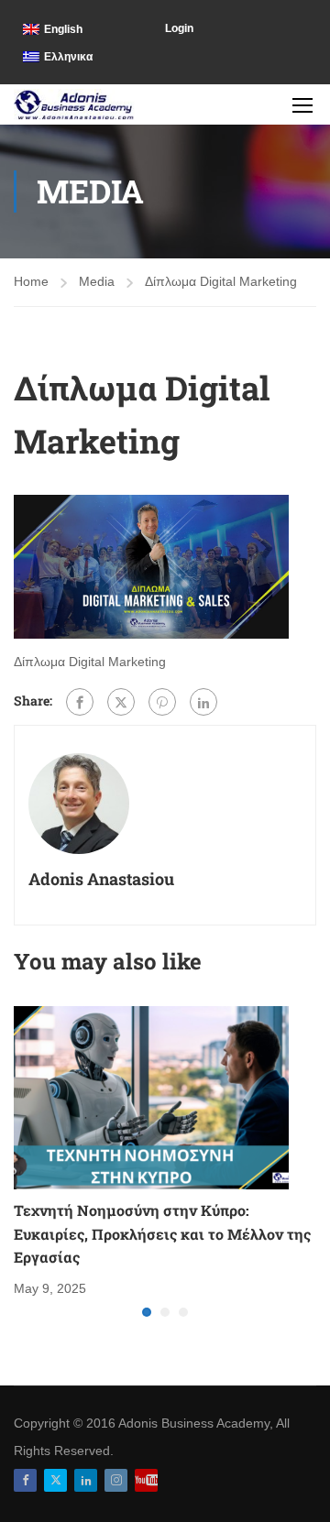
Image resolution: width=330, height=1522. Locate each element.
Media (97, 281)
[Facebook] (80, 702)
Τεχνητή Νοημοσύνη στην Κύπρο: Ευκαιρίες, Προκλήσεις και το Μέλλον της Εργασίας (162, 1233)
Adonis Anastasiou (101, 879)
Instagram (115, 1480)
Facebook (25, 1480)
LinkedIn (85, 1480)
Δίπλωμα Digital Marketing (221, 281)
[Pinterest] (162, 702)
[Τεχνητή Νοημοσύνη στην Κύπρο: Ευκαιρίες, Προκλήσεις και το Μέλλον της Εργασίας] (151, 1096)
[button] (146, 1312)
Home (31, 281)
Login (179, 28)
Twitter (55, 1480)
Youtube (146, 1480)
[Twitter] (121, 702)
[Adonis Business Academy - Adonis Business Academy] (74, 104)
